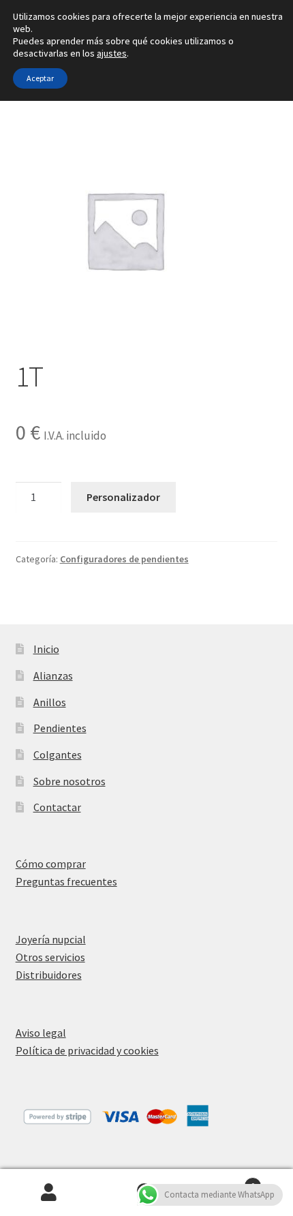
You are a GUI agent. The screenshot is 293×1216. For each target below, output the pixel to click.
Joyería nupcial (51, 939)
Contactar (57, 807)
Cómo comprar (51, 863)
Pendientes (60, 728)
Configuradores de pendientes (124, 559)
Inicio (46, 649)
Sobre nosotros (69, 781)
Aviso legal (41, 1032)
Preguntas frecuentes (66, 881)
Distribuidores (49, 975)
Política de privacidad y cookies (87, 1050)
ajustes (112, 53)
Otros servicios (50, 957)
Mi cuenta (48, 1193)
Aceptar (40, 78)
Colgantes (57, 754)
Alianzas (53, 675)
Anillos (49, 702)
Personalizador (123, 497)
